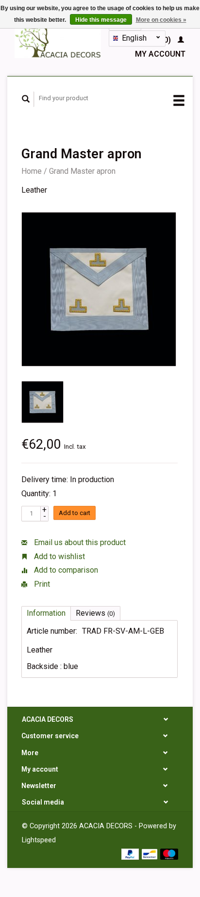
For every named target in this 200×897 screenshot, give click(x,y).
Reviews (95, 613)
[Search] (26, 99)
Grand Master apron (82, 171)
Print (41, 584)
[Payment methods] (131, 853)
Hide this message (101, 19)
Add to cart (74, 513)
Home (31, 171)
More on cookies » (161, 19)
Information (46, 613)
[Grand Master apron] (99, 289)
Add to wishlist (58, 556)
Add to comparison (65, 570)
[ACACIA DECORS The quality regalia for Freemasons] (58, 37)
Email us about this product (79, 542)
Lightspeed (39, 840)
